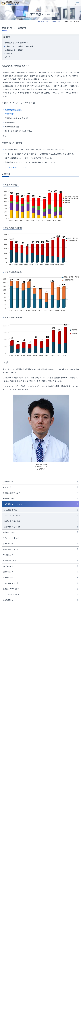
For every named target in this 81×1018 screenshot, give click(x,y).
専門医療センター (44, 21)
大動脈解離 (9, 114)
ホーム (34, 21)
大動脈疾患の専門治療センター (17, 42)
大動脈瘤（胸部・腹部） (13, 109)
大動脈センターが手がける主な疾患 (19, 46)
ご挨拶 (7, 57)
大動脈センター (57, 21)
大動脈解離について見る (16, 167)
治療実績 (8, 53)
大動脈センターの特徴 (14, 50)
